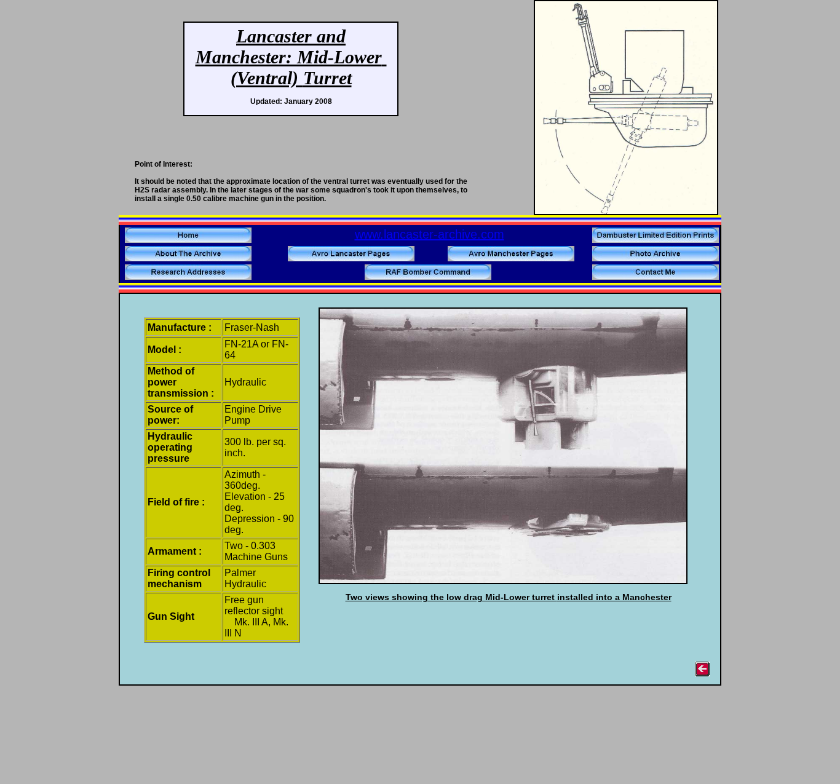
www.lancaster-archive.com (429, 234)
